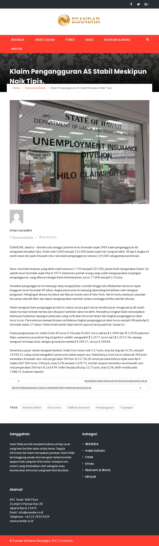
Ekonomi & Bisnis (117, 40)
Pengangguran (105, 407)
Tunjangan (126, 407)
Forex (70, 40)
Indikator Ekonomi (78, 407)
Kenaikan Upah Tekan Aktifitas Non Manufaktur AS (116, 380)
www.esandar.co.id (21, 521)
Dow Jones (54, 407)
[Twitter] (138, 4)
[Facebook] (131, 4)
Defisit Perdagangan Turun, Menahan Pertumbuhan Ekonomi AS (51, 387)
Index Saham (45, 40)
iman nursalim (21, 230)
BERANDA (17, 40)
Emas (89, 40)
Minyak (16, 49)
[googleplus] (146, 4)
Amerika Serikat (31, 407)
